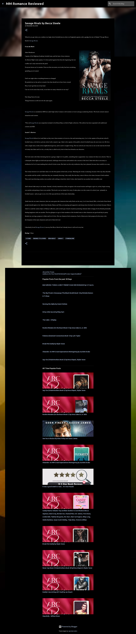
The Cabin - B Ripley (49, 320)
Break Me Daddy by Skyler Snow (53, 344)
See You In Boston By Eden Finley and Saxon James (59, 438)
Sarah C (60, 238)
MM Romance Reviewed (25, 4)
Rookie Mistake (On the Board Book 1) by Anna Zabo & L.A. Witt (64, 328)
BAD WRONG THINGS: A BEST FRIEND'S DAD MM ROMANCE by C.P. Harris (68, 285)
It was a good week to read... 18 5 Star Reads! (58, 486)
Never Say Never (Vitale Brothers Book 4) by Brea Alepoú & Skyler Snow (67, 568)
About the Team (48, 272)
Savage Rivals (34, 41)
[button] (26, 30)
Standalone (70, 238)
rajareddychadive (72, 631)
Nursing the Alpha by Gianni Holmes (54, 304)
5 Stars (28, 238)
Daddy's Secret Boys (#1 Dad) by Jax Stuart (57, 592)
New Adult (52, 238)
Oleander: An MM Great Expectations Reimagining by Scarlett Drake (66, 352)
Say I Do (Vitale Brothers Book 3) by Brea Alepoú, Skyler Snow (63, 359)
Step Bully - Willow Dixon (51, 616)
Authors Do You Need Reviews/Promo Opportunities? (61, 274)
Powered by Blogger (69, 627)
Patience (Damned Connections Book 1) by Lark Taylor (61, 336)
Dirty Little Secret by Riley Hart (53, 312)
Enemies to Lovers (39, 238)
